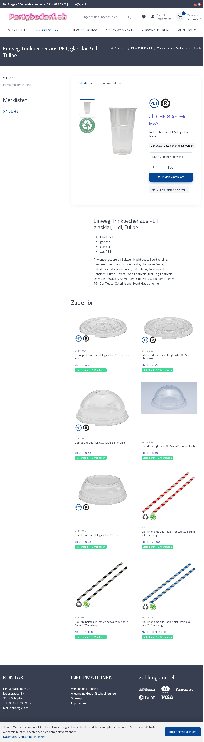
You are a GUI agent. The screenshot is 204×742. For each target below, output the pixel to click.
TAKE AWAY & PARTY (119, 30)
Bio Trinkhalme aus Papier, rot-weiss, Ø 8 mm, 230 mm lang (169, 533)
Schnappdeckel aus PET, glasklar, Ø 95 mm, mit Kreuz (102, 356)
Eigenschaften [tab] (111, 83)
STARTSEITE (17, 30)
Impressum (78, 703)
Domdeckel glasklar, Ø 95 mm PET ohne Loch (168, 446)
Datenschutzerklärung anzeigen (24, 736)
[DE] (195, 4)
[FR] (199, 4)
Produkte (10, 111)
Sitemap (76, 698)
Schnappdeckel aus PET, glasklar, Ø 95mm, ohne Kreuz (167, 356)
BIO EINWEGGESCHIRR (81, 30)
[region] (136, 83)
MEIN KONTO (187, 30)
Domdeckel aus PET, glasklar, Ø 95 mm (97, 535)
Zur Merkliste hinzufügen (171, 190)
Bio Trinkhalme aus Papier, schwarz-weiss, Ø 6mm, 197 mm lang (101, 623)
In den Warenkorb (173, 177)
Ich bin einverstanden (182, 731)
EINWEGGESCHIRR (45, 30)
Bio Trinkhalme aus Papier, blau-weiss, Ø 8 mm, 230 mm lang (167, 623)
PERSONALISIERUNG (155, 30)
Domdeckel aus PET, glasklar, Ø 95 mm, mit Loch (100, 444)
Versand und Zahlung (84, 688)
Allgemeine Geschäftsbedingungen (94, 693)
